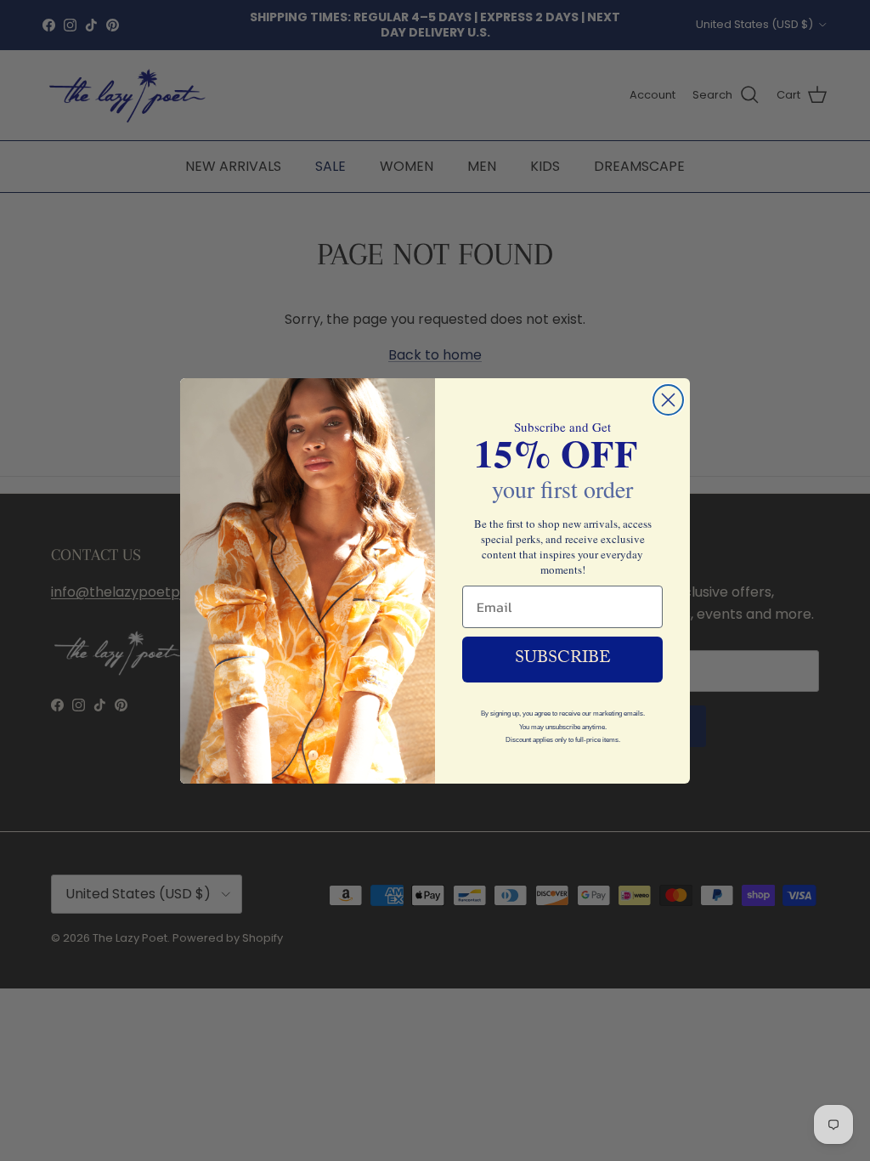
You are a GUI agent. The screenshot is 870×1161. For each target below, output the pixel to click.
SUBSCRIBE (563, 659)
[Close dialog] (668, 400)
